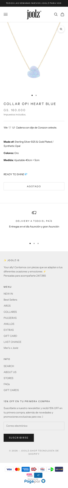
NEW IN (8, 293)
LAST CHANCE (12, 342)
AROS (7, 305)
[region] (34, 224)
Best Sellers (10, 299)
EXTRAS (9, 330)
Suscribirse (19, 437)
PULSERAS (10, 318)
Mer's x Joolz (11, 348)
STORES (8, 378)
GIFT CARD (10, 336)
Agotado (34, 186)
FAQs (7, 384)
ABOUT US (10, 372)
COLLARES (10, 312)
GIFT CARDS (11, 390)
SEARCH (9, 366)
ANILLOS (9, 324)
